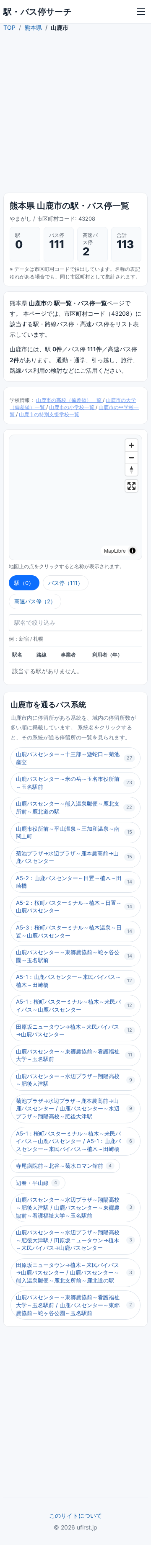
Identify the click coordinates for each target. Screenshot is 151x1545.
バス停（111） (65, 582)
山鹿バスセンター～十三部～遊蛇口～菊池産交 (74, 758)
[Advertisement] (75, 114)
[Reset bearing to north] (131, 470)
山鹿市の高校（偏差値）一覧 (69, 400)
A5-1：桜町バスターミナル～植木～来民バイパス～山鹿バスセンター (74, 1005)
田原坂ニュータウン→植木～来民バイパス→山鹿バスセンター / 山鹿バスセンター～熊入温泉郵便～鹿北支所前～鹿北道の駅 (74, 1273)
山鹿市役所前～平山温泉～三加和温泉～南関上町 (74, 832)
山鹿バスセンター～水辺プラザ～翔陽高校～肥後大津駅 (74, 1080)
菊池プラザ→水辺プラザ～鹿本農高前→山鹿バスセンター (74, 857)
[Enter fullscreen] (131, 486)
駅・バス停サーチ (37, 12)
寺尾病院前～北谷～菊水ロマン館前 (64, 1165)
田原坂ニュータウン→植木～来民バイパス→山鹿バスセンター (74, 1030)
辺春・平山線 (36, 1182)
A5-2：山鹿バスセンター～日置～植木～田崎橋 (74, 882)
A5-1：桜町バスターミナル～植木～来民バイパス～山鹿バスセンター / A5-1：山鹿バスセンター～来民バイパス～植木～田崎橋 (74, 1141)
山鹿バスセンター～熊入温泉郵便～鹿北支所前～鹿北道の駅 (74, 807)
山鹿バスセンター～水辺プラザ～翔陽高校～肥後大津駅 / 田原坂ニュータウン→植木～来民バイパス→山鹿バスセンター (74, 1240)
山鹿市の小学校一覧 (72, 407)
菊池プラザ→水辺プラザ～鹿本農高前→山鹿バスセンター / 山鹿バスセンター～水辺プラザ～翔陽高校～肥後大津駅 (74, 1108)
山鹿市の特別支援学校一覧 (49, 414)
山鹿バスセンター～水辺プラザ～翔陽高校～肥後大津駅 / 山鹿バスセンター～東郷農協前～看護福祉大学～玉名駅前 (74, 1207)
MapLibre (115, 550)
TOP (9, 27)
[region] (75, 497)
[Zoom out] (131, 457)
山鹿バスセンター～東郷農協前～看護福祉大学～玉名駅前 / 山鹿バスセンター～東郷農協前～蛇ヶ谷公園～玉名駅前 (74, 1305)
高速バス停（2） (35, 601)
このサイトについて (75, 1515)
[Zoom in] (131, 445)
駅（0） (24, 582)
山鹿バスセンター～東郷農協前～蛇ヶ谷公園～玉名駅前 (74, 956)
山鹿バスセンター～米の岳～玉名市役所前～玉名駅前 (74, 782)
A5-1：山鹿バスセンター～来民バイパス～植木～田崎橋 (74, 980)
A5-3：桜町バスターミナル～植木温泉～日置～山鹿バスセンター (74, 931)
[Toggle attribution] (133, 551)
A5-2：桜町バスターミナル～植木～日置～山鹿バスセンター (74, 906)
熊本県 (33, 27)
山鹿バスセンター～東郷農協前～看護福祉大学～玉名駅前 (74, 1055)
